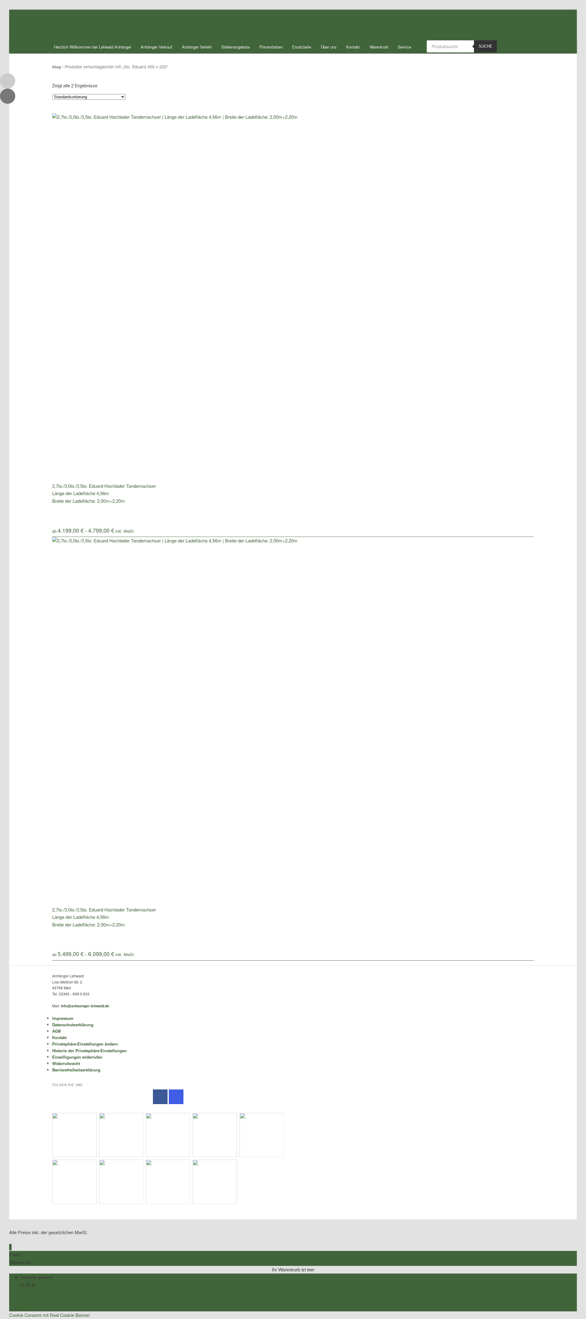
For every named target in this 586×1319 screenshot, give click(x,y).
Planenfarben (271, 47)
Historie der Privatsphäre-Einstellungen (89, 1050)
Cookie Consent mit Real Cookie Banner (49, 1315)
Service (404, 47)
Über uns (329, 47)
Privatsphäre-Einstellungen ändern (85, 1044)
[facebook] (160, 1096)
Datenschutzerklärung (72, 1024)
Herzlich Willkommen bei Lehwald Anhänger (92, 47)
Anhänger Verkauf (156, 47)
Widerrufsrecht (66, 1063)
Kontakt (353, 47)
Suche (485, 46)
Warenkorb (379, 47)
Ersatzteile (301, 47)
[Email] (7, 81)
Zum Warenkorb (25, 1300)
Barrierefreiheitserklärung (76, 1070)
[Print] (7, 96)
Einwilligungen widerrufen (77, 1057)
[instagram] (176, 1096)
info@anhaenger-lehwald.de (85, 1006)
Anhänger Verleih (197, 47)
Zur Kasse (19, 1307)
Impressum (63, 1018)
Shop (56, 67)
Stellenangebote (235, 47)
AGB (56, 1031)
